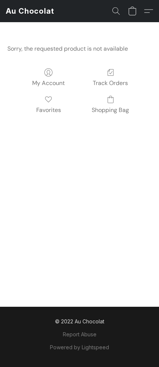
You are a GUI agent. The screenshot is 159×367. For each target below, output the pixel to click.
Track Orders (110, 83)
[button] (30, 11)
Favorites (48, 110)
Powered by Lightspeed (79, 347)
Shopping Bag (110, 110)
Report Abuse (80, 334)
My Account (48, 83)
